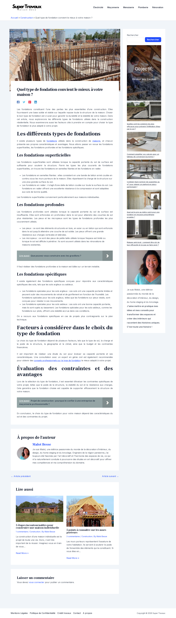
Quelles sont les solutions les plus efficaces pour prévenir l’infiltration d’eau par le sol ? (143, 126)
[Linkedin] (35, 102)
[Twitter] (24, 102)
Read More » (22, 553)
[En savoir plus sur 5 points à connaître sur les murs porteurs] (90, 511)
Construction (35, 532)
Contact (77, 613)
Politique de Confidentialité (42, 613)
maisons (96, 141)
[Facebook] (18, 102)
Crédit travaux (64, 613)
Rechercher (133, 35)
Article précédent (21, 476)
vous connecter (36, 582)
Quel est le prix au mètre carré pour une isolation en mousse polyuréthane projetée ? (143, 214)
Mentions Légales (19, 613)
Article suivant (110, 476)
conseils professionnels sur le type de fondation (57, 360)
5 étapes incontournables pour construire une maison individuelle (37, 526)
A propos (87, 613)
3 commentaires (73, 536)
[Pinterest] (29, 102)
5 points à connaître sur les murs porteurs (86, 531)
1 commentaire (22, 532)
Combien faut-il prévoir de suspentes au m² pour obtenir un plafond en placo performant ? (143, 184)
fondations (52, 141)
